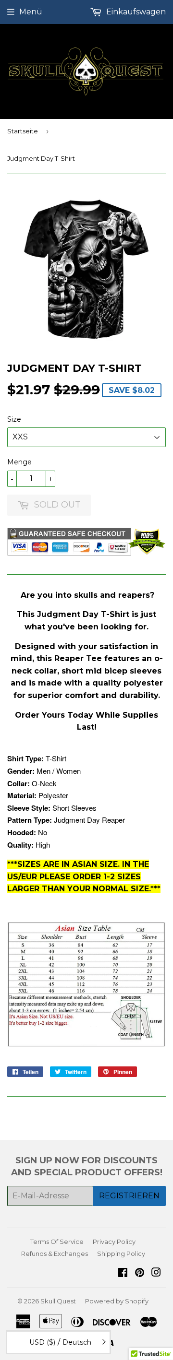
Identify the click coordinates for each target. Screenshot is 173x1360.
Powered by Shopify (116, 1301)
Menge (19, 462)
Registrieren (129, 1195)
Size (14, 419)
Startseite (22, 131)
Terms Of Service (57, 1241)
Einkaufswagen (135, 11)
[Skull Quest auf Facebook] (123, 1273)
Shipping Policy (121, 1253)
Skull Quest (58, 1301)
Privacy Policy (114, 1241)
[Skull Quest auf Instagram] (156, 1273)
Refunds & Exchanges (54, 1253)
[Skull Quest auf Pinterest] (140, 1273)
